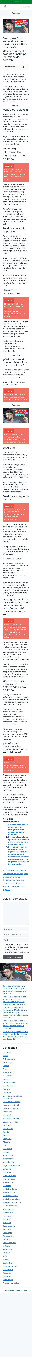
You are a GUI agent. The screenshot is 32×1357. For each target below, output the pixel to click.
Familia (6, 1132)
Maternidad (8, 1182)
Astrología (7, 1062)
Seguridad (7, 1263)
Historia (6, 1152)
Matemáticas (9, 1179)
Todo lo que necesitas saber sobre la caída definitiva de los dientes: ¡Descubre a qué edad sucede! (15, 1035)
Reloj (5, 1256)
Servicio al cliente (10, 1266)
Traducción (8, 1279)
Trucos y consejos (11, 1283)
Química (6, 1239)
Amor (5, 1055)
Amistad (6, 1052)
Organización (9, 1226)
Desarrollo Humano (11, 1102)
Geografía (7, 1149)
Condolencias (9, 1086)
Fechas (6, 1135)
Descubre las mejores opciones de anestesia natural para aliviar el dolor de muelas (18, 841)
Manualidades (9, 1175)
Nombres (7, 1219)
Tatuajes (7, 1273)
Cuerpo (6, 1089)
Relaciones (8, 1249)
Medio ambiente (10, 1206)
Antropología (9, 1059)
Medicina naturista (11, 1199)
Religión (6, 1253)
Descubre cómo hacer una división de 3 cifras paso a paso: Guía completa (15, 873)
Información (8, 1155)
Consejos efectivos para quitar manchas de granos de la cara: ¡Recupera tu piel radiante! (15, 990)
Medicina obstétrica (12, 1202)
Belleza (6, 1065)
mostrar (20, 67)
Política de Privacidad (18, 1290)
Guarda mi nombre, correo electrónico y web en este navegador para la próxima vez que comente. (17, 948)
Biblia (5, 1069)
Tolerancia (7, 1276)
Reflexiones (8, 1246)
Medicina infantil (10, 1192)
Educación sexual (10, 1122)
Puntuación (8, 1236)
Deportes (7, 1092)
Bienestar (7, 1076)
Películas (7, 1229)
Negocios (7, 1216)
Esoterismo (8, 1128)
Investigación (9, 1162)
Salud (5, 1259)
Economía (7, 1112)
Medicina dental (10, 1189)
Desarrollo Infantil (11, 1105)
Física (5, 1145)
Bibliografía (8, 1072)
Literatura (7, 1172)
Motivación (8, 1212)
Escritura (7, 1125)
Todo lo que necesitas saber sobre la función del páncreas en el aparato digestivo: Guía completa (15, 1000)
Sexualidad (8, 1269)
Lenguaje (7, 1169)
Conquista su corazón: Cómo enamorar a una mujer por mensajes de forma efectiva (18, 860)
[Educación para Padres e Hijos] (6, 7)
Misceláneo (8, 1209)
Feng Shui (7, 1138)
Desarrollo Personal (12, 1108)
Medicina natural (10, 1196)
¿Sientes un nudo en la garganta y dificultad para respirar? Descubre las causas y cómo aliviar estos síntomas (15, 1012)
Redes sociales (9, 1243)
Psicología (7, 1232)
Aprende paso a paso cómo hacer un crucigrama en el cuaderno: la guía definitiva (18, 829)
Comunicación (9, 1082)
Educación (7, 1115)
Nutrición (7, 1222)
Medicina (7, 1185)
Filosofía (6, 1142)
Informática (8, 1159)
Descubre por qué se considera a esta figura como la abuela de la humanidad (18, 851)
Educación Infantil (11, 1118)
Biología (6, 1079)
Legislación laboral (11, 1165)
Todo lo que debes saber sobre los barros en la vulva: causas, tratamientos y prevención (15, 1025)
